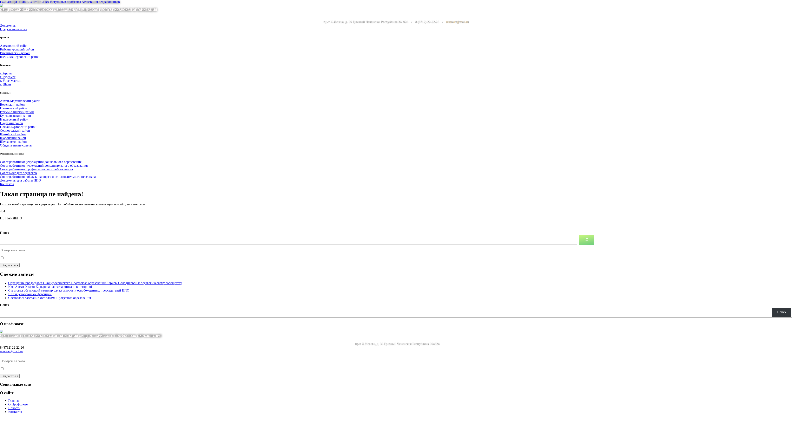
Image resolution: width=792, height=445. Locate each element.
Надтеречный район (14, 119)
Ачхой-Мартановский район (20, 101)
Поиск (4, 232)
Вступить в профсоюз (65, 2)
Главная (13, 400)
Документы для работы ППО (20, 180)
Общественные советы (16, 145)
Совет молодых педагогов (18, 173)
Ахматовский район (14, 45)
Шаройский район (13, 138)
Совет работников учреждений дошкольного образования (40, 162)
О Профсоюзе (18, 404)
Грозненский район (13, 108)
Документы (8, 25)
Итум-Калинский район (17, 112)
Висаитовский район (15, 53)
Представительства (13, 29)
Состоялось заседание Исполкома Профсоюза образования (49, 298)
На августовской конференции (30, 294)
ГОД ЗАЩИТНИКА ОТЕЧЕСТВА (24, 2)
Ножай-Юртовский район (18, 127)
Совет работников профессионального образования (36, 169)
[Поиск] (586, 240)
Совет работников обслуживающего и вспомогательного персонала (48, 176)
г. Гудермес (7, 77)
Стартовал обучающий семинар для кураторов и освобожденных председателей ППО (68, 290)
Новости (14, 408)
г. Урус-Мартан (10, 80)
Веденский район (12, 104)
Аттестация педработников (101, 2)
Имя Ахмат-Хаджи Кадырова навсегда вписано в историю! (50, 286)
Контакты (7, 184)
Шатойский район (13, 134)
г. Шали (5, 84)
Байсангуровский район (17, 49)
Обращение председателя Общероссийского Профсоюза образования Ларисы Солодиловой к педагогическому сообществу (95, 283)
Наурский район (11, 123)
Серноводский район (15, 130)
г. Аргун (6, 73)
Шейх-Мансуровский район (20, 57)
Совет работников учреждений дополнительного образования (44, 165)
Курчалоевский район (15, 115)
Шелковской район (13, 141)
